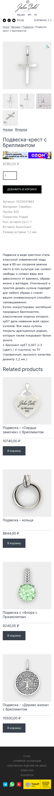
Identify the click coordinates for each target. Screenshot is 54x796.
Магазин (15, 27)
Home (6, 27)
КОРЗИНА (40, 20)
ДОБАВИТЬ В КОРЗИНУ (22, 189)
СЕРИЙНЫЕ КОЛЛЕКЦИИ (27, 761)
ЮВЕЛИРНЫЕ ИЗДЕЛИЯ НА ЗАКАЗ (27, 765)
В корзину (14, 451)
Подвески (28, 27)
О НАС (27, 756)
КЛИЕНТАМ (27, 770)
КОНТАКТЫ (27, 775)
